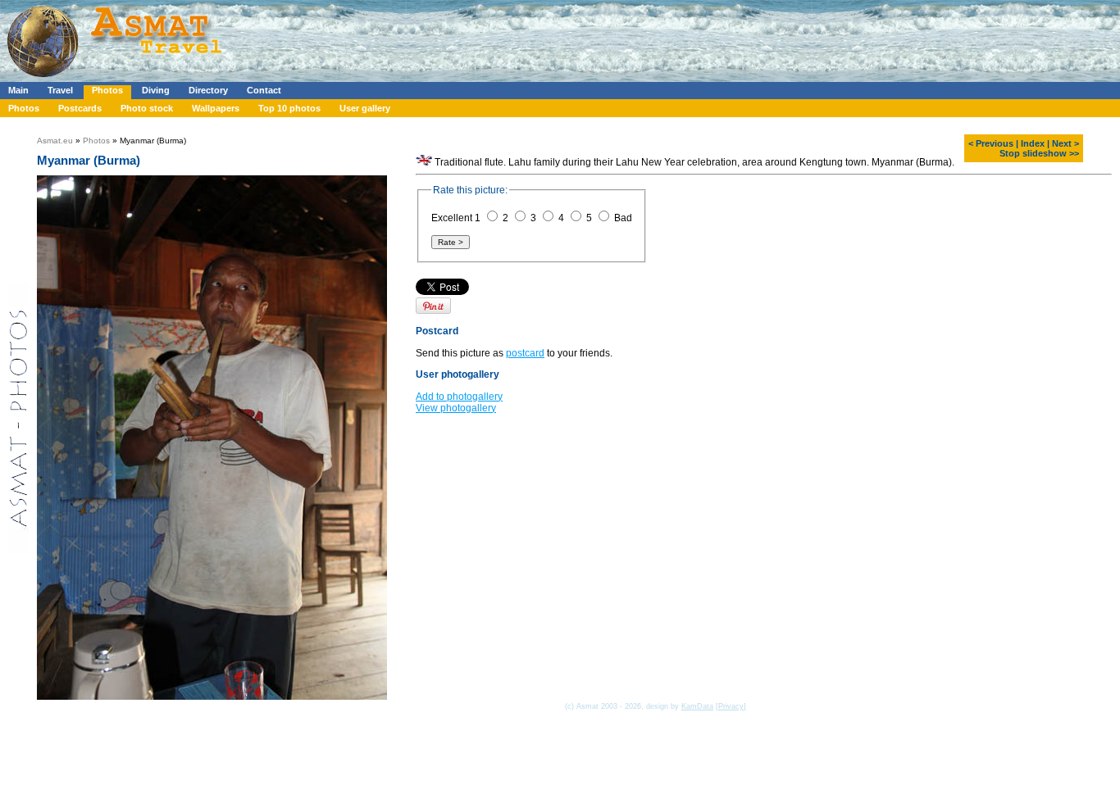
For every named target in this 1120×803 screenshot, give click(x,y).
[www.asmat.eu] (117, 78)
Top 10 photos (289, 108)
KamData (697, 706)
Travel (60, 90)
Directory (208, 90)
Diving (156, 90)
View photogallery (456, 408)
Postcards (80, 108)
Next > (1065, 143)
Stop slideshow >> (1039, 153)
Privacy (731, 706)
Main (18, 90)
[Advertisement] (491, 36)
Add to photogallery (459, 396)
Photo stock (147, 108)
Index (1033, 143)
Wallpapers (215, 108)
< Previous (990, 143)
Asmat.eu (55, 140)
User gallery (364, 108)
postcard (525, 353)
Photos (107, 90)
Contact (264, 90)
